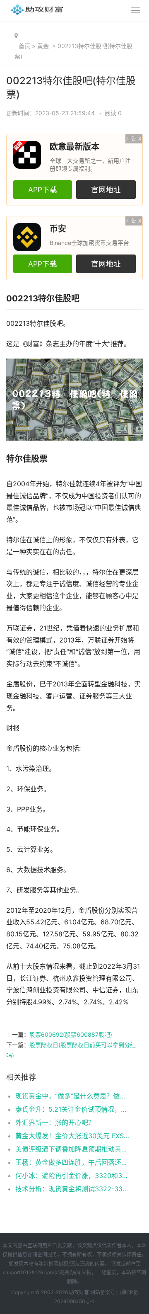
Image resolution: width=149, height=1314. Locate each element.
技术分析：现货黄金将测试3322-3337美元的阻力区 (72, 1189)
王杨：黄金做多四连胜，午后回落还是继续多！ (72, 1162)
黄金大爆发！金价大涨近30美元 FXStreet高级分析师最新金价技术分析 (72, 1136)
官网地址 (106, 189)
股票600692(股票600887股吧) (70, 1034)
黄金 (43, 45)
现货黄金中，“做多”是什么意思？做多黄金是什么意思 (72, 1096)
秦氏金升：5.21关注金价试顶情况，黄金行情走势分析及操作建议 (72, 1109)
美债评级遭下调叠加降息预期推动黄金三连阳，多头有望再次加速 (72, 1149)
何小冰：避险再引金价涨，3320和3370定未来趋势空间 (72, 1175)
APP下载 (42, 189)
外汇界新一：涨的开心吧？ (55, 1122)
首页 (24, 45)
